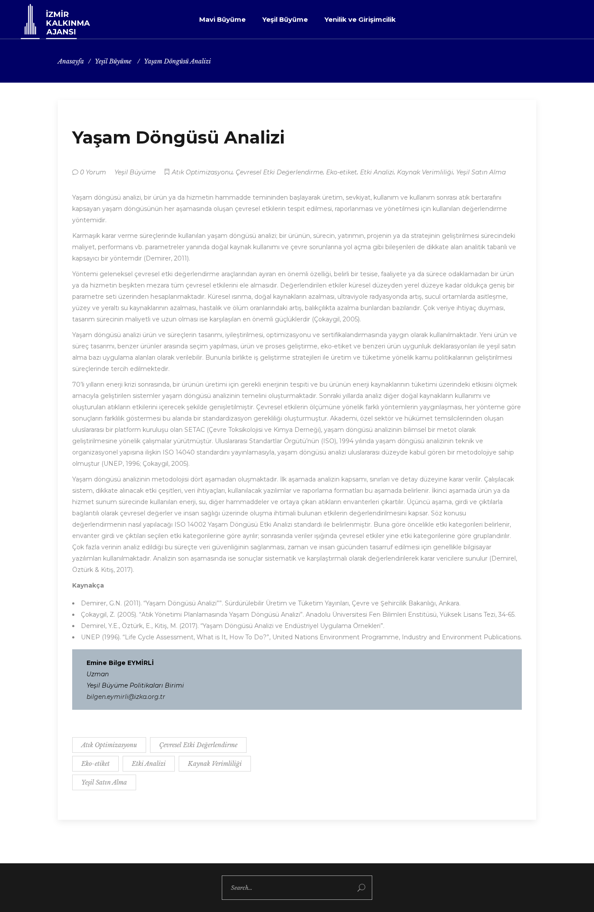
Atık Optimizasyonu (202, 172)
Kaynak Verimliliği (425, 172)
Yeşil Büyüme (113, 61)
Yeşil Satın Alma (481, 172)
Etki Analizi (377, 172)
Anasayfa (71, 61)
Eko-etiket (341, 172)
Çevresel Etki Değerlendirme (279, 172)
